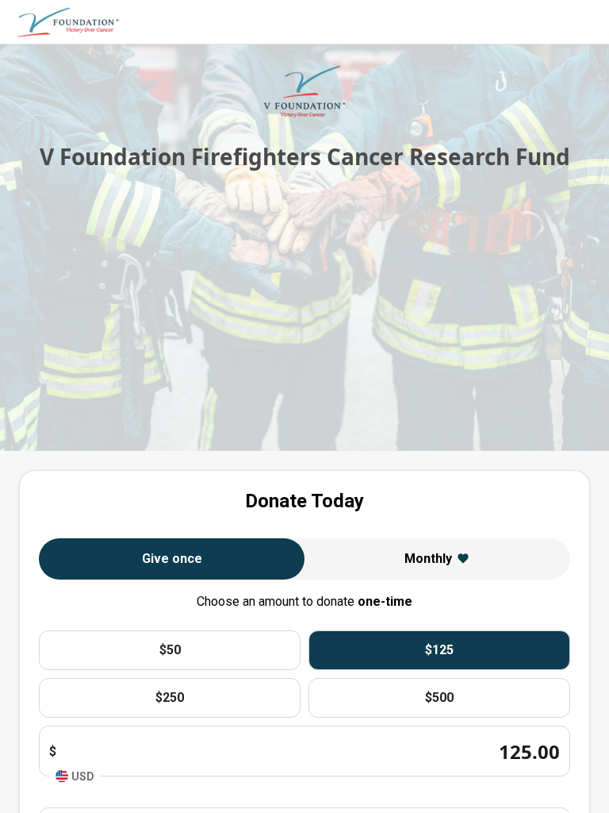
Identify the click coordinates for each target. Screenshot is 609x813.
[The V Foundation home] (68, 22)
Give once (172, 558)
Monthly (428, 558)
